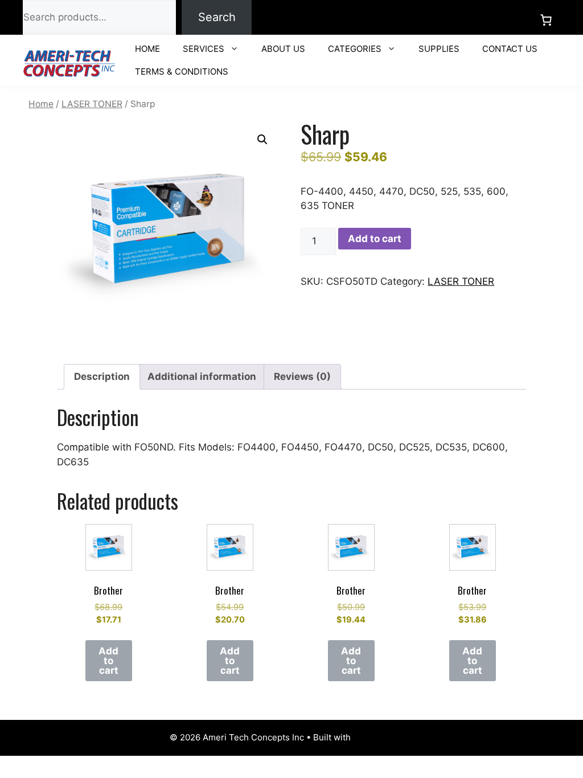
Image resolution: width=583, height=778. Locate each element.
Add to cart (374, 238)
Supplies (438, 48)
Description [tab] (102, 376)
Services (203, 48)
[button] (262, 139)
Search (217, 17)
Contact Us (509, 48)
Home (147, 48)
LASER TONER (91, 104)
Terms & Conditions (181, 71)
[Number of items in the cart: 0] (546, 20)
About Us (283, 48)
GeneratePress (383, 737)
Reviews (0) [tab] (302, 376)
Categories (354, 48)
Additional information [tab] (201, 376)
